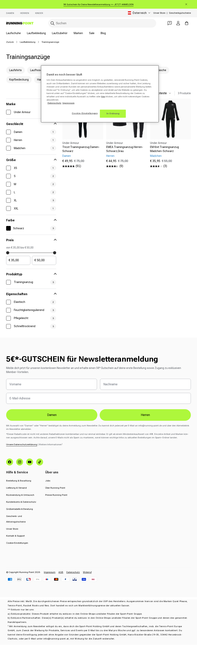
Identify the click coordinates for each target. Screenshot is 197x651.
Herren (24, 13)
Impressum (49, 572)
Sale (91, 33)
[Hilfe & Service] (169, 23)
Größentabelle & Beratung (19, 509)
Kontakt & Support (15, 535)
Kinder (39, 13)
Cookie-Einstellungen (17, 543)
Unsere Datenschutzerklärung (21, 444)
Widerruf (87, 572)
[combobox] (102, 23)
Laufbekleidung (36, 33)
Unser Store (159, 13)
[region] (100, 94)
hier (103, 96)
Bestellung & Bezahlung (18, 480)
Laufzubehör (60, 33)
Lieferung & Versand (16, 487)
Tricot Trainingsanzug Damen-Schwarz (81, 149)
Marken (78, 33)
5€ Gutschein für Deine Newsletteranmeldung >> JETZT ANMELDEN (98, 4)
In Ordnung (112, 113)
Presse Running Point (56, 495)
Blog (103, 33)
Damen (10, 13)
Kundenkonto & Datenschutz (21, 502)
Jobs (47, 480)
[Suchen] (52, 23)
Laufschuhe (13, 33)
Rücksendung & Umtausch (20, 495)
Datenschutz (73, 572)
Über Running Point (55, 487)
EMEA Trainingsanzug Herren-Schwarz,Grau (124, 149)
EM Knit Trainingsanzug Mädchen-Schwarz (164, 149)
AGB (60, 572)
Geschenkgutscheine (180, 13)
